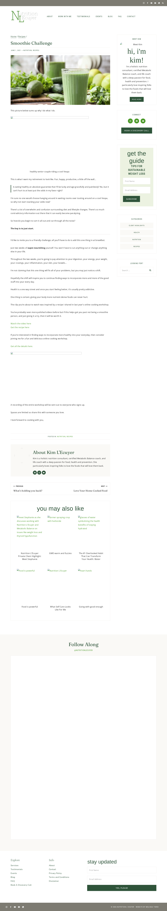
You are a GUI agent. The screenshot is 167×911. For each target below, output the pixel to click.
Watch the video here (21, 323)
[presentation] (30, 533)
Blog (110, 16)
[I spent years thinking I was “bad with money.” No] (25, 790)
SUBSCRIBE (131, 199)
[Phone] (159, 3)
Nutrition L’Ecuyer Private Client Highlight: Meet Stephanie (29, 556)
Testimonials (83, 16)
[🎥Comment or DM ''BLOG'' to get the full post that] (54, 671)
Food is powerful (30, 606)
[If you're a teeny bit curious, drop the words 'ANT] (112, 665)
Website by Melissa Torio (147, 907)
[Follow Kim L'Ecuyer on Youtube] (44, 473)
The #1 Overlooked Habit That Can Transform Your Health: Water (91, 556)
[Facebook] (147, 3)
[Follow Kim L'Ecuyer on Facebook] (35, 473)
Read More (137, 99)
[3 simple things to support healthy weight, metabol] (83, 699)
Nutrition (27, 50)
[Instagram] (143, 3)
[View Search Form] (163, 3)
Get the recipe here (20, 327)
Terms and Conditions (59, 877)
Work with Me (64, 16)
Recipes (36, 50)
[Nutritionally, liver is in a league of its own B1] (141, 674)
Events (99, 16)
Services (15, 865)
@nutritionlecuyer (83, 650)
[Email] (155, 3)
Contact (131, 16)
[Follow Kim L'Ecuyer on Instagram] (39, 473)
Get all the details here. (22, 346)
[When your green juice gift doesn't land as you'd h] (25, 673)
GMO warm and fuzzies (60, 553)
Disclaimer (54, 881)
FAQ (120, 16)
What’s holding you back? (27, 488)
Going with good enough (91, 606)
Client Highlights (137, 225)
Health (137, 232)
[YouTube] (151, 3)
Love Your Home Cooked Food (90, 488)
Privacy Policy (55, 873)
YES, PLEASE (122, 888)
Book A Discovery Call (21, 885)
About (50, 16)
